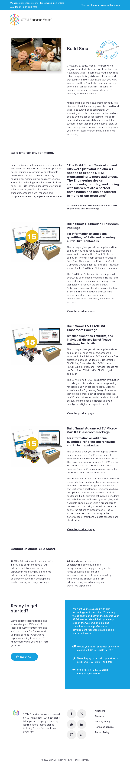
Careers (99, 716)
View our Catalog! (90, 5)
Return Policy (102, 732)
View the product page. (81, 311)
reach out (73, 343)
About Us (100, 710)
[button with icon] (71, 713)
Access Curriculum (110, 5)
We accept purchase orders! (24, 3)
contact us (91, 241)
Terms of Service (104, 727)
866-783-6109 (30, 7)
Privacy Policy (102, 721)
